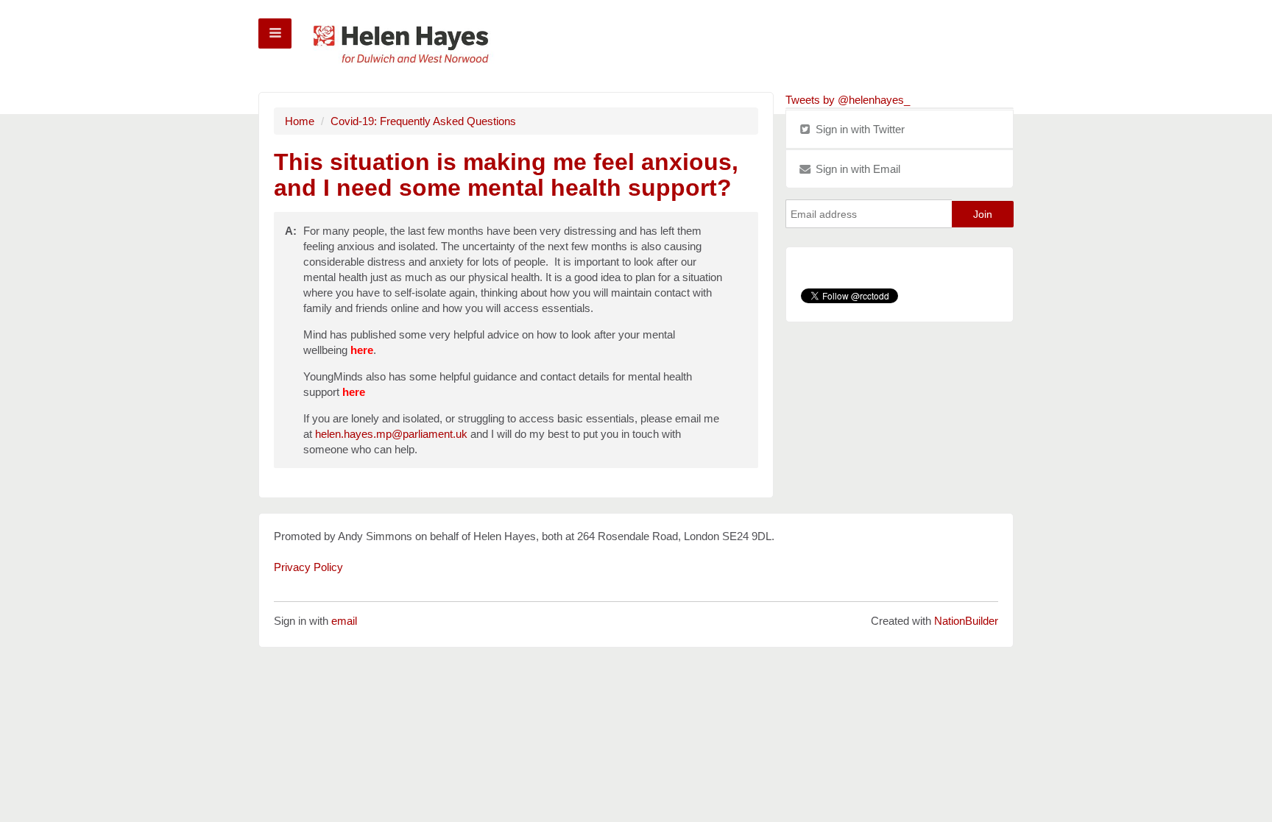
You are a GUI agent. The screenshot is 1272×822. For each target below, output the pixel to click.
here (361, 350)
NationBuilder (966, 620)
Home (299, 121)
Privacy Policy (308, 567)
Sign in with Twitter (859, 129)
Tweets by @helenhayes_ (847, 99)
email (344, 620)
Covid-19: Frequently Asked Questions (423, 121)
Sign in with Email (856, 169)
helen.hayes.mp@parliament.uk (391, 434)
